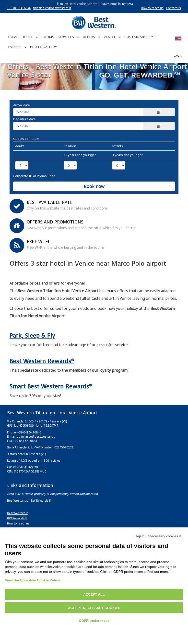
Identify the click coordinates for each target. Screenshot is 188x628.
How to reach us (152, 8)
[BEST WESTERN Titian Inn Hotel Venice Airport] (94, 22)
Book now (94, 186)
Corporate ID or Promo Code (34, 176)
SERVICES (66, 37)
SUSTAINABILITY (139, 37)
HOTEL (27, 37)
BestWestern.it (17, 500)
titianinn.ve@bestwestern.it (52, 8)
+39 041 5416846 (19, 8)
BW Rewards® (41, 500)
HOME (13, 37)
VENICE (110, 37)
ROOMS (48, 37)
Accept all (94, 594)
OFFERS (89, 37)
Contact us (173, 8)
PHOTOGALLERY (43, 47)
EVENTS (15, 47)
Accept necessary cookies (94, 608)
